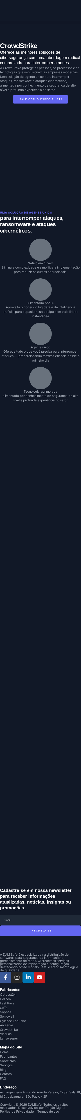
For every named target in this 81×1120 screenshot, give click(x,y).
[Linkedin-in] (28, 977)
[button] (40, 22)
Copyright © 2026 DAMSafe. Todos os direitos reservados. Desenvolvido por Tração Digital (34, 1106)
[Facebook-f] (5, 977)
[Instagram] (16, 977)
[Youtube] (39, 977)
